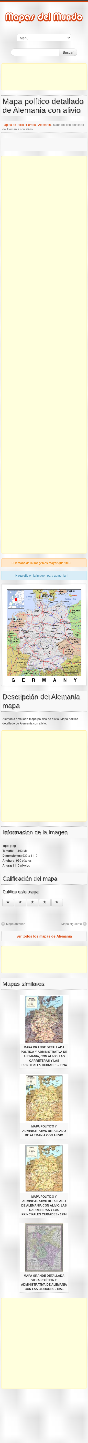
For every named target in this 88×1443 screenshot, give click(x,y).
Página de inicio (13, 124)
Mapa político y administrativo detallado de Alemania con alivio (44, 1131)
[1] (8, 902)
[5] (57, 902)
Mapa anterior (15, 924)
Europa (31, 124)
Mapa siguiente (71, 924)
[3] (32, 902)
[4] (45, 902)
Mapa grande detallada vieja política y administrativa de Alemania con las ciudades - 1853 (44, 1282)
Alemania (44, 124)
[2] (20, 902)
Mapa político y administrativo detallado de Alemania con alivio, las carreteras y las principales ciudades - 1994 (44, 1205)
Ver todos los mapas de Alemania (44, 936)
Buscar (68, 52)
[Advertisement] (44, 77)
